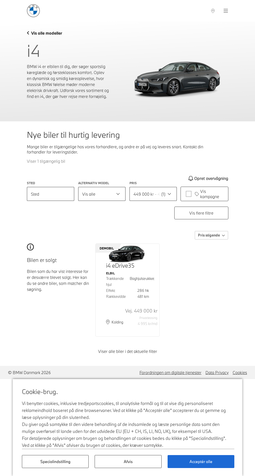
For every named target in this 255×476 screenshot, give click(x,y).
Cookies (240, 372)
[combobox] (102, 194)
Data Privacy (217, 372)
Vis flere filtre (201, 213)
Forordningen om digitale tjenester (170, 372)
